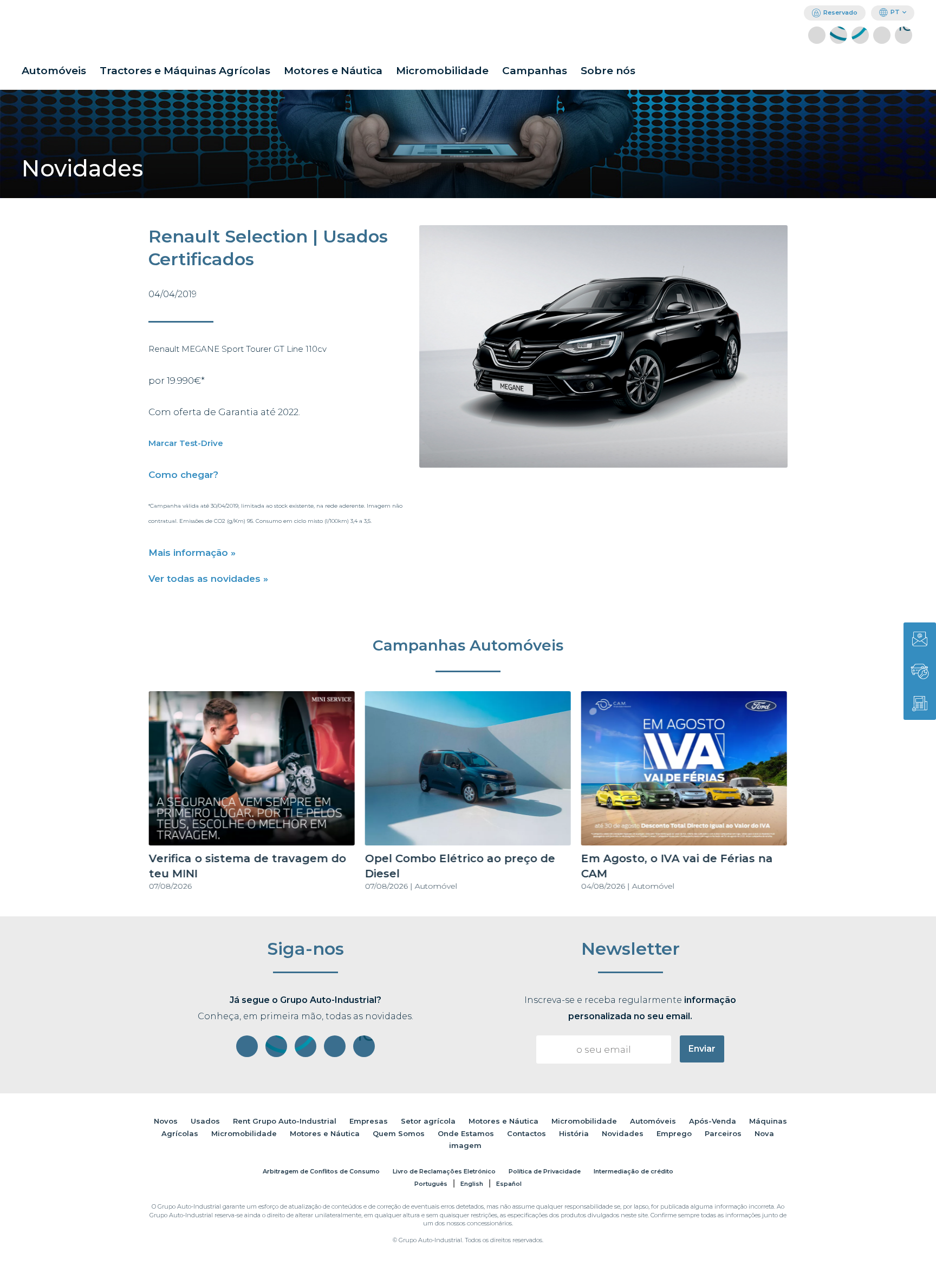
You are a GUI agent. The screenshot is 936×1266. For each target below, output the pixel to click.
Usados (205, 1121)
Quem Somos (399, 1133)
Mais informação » (192, 552)
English (471, 1184)
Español (509, 1184)
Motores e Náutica (333, 70)
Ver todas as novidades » (208, 578)
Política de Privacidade (545, 1171)
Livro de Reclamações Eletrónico (444, 1171)
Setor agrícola (428, 1121)
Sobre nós (608, 70)
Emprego (674, 1133)
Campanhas (534, 70)
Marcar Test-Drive (185, 443)
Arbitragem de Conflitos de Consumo (321, 1171)
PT (895, 12)
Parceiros (723, 1133)
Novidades (623, 1133)
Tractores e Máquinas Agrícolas (185, 70)
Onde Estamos (466, 1133)
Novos (166, 1121)
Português (430, 1184)
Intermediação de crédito (633, 1171)
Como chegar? (183, 474)
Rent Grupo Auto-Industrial (284, 1121)
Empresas (368, 1121)
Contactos (526, 1133)
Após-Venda (712, 1121)
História (574, 1133)
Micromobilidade (442, 70)
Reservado (840, 12)
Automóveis (54, 70)
